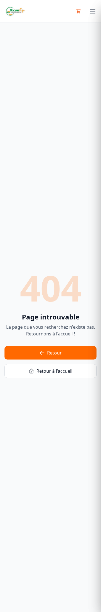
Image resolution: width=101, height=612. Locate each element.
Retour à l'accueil (54, 371)
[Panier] (78, 11)
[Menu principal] (92, 11)
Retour (54, 353)
